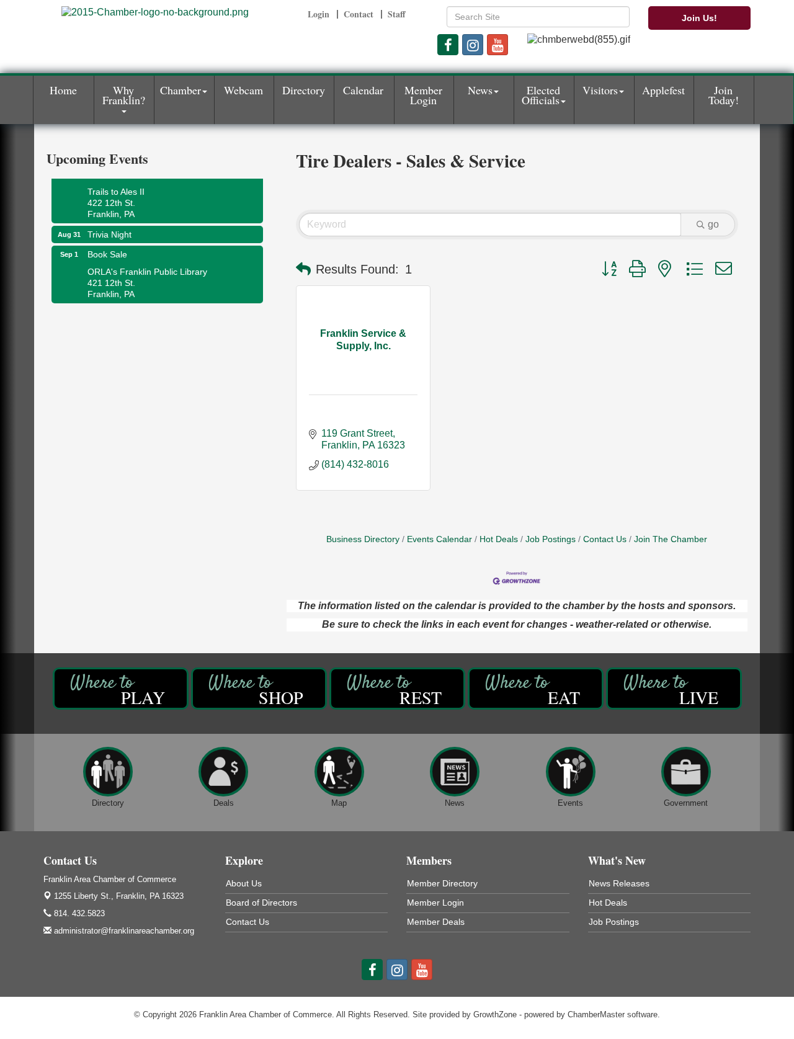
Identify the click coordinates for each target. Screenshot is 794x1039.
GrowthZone (495, 1014)
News (480, 89)
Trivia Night (109, 228)
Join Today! (723, 94)
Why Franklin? (123, 94)
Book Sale (107, 247)
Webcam (243, 89)
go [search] (713, 224)
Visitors (600, 89)
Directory (303, 89)
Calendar (363, 89)
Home (63, 89)
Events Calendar (439, 539)
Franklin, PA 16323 (119, 896)
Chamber (180, 89)
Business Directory (362, 539)
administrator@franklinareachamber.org (122, 930)
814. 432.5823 (78, 913)
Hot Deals (499, 539)
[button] (303, 269)
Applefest (663, 89)
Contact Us (605, 539)
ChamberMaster (596, 1014)
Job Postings (550, 539)
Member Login (423, 94)
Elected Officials (541, 94)
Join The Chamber (670, 539)
